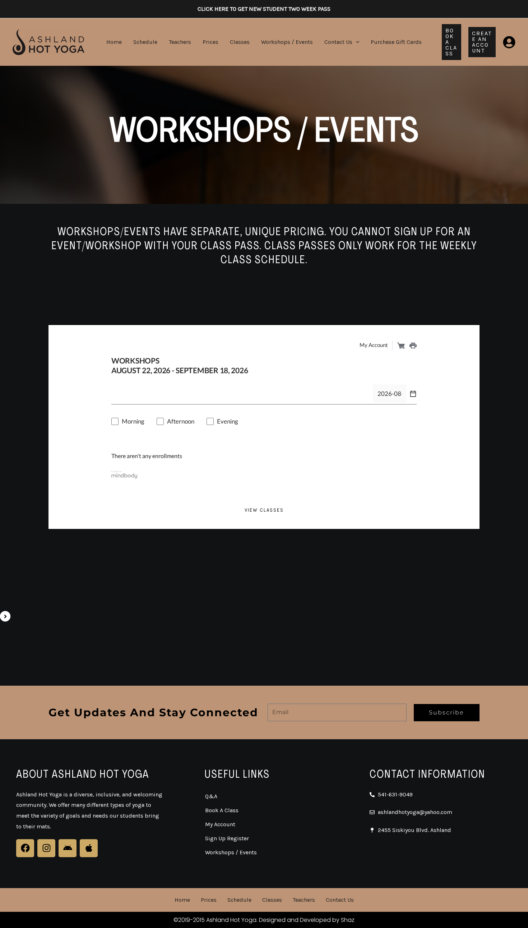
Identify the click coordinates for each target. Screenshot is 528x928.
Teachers (180, 41)
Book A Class (221, 810)
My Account (220, 824)
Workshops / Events (287, 41)
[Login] (509, 42)
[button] (356, 41)
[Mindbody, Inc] (124, 474)
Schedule (145, 41)
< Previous (125, 393)
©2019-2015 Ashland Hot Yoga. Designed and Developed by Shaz (264, 920)
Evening (227, 421)
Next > (188, 393)
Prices (210, 41)
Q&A (211, 796)
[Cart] (401, 345)
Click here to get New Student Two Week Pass (264, 8)
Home (114, 41)
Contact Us (338, 41)
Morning (133, 421)
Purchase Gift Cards (396, 41)
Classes (240, 41)
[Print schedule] (413, 345)
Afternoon (180, 421)
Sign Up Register (227, 838)
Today (159, 393)
